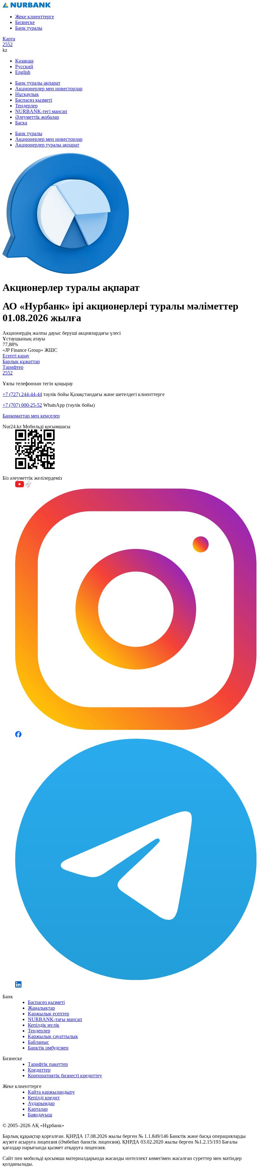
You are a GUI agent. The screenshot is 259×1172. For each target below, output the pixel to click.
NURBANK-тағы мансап (55, 1019)
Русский (24, 66)
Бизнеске (25, 22)
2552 (8, 44)
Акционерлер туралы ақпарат (47, 144)
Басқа (21, 122)
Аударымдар (41, 1103)
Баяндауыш (40, 1114)
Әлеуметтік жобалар (37, 117)
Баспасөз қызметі (33, 100)
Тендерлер (26, 105)
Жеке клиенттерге (34, 16)
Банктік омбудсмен (48, 1047)
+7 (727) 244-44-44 (22, 394)
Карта (9, 38)
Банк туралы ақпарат (37, 83)
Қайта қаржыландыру (51, 1092)
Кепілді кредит (44, 1097)
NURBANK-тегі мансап (41, 111)
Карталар (38, 1109)
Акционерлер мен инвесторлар (48, 88)
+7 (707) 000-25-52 (22, 405)
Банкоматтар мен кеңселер (31, 415)
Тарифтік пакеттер (48, 1064)
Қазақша (24, 60)
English (22, 72)
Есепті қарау (16, 355)
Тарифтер (13, 367)
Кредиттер (39, 1070)
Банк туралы (28, 28)
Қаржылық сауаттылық (53, 1036)
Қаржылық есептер (48, 1013)
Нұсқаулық (27, 94)
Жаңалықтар (41, 1008)
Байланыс (38, 1042)
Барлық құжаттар (21, 361)
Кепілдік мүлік (43, 1025)
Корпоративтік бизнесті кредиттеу (65, 1075)
